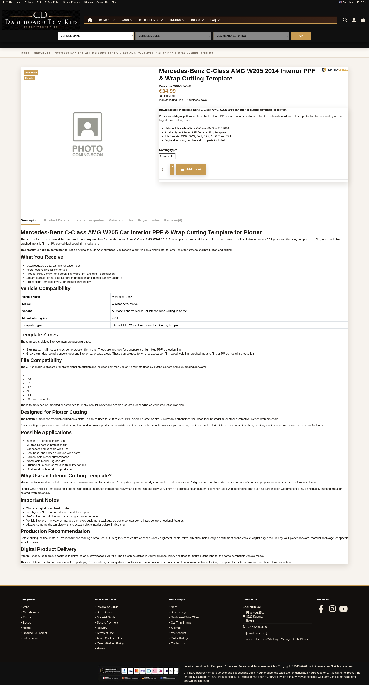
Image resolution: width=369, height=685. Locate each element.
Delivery (29, 2)
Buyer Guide (105, 612)
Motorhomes (31, 612)
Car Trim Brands (181, 622)
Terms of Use (105, 632)
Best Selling (178, 612)
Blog (114, 2)
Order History (179, 638)
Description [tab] (30, 220)
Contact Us (102, 2)
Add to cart (193, 169)
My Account (178, 632)
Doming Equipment (35, 632)
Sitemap (88, 2)
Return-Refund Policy (48, 2)
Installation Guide (107, 607)
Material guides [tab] (121, 220)
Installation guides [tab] (89, 220)
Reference (165, 86)
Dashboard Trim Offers (185, 617)
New (174, 607)
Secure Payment (72, 2)
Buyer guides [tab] (149, 220)
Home (18, 2)
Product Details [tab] (56, 220)
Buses (27, 622)
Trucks (27, 617)
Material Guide (106, 617)
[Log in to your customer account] (354, 20)
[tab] (173, 221)
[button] (107, 20)
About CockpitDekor (109, 638)
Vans (26, 607)
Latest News (31, 638)
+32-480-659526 (256, 626)
